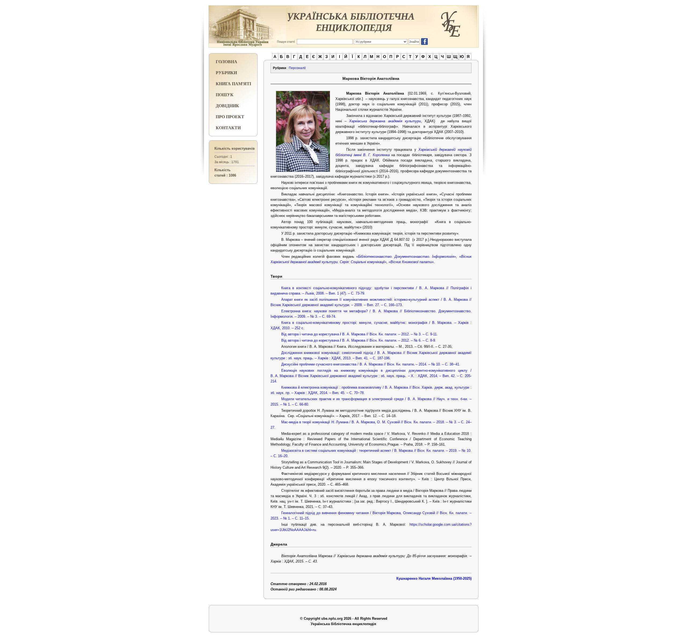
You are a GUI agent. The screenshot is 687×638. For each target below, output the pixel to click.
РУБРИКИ (226, 72)
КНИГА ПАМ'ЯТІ (233, 83)
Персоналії (297, 68)
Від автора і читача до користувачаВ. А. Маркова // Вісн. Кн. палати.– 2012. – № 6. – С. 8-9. (358, 340)
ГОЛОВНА (226, 61)
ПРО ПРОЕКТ (230, 116)
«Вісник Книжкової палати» (411, 262)
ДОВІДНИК (227, 105)
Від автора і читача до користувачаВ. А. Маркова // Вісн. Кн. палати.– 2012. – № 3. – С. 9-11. (359, 334)
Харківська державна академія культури (385, 121)
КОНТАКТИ (228, 127)
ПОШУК (224, 94)
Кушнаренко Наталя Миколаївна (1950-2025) (434, 578)
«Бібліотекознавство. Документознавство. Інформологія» (406, 257)
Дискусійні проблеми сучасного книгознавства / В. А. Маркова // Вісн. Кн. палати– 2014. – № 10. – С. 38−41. (370, 364)
